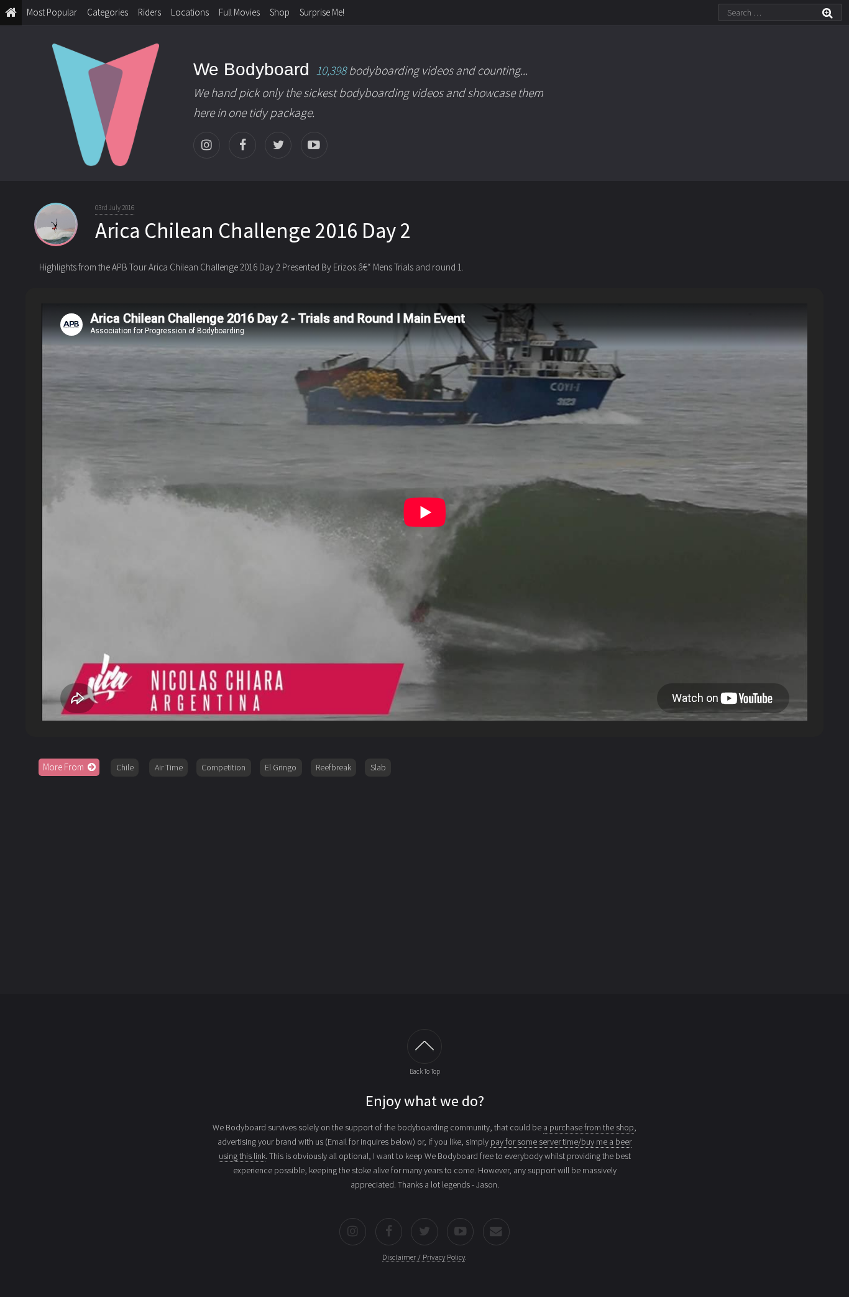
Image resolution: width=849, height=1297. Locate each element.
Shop (280, 12)
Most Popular (52, 12)
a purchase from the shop (588, 1127)
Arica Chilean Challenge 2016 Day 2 (253, 230)
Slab (378, 767)
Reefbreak (333, 767)
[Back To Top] (424, 1046)
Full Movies (239, 12)
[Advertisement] (424, 881)
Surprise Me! (322, 12)
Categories (107, 12)
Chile (125, 767)
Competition (223, 767)
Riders (149, 12)
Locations (190, 12)
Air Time (169, 767)
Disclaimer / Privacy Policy (423, 1257)
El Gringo (280, 767)
